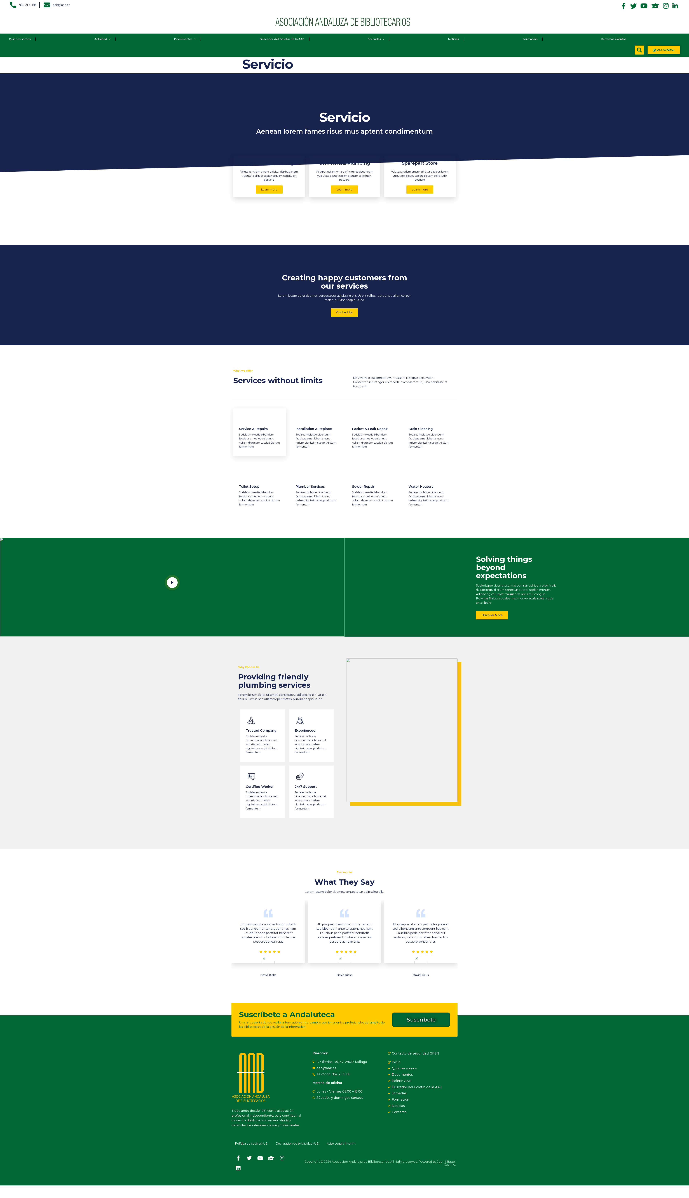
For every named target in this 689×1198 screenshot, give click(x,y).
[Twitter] (249, 1158)
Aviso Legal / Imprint (341, 1143)
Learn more (269, 189)
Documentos (183, 39)
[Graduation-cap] (271, 1158)
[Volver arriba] (235, 1191)
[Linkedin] (238, 1168)
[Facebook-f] (238, 1158)
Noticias (453, 39)
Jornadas (374, 39)
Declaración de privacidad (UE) (298, 1143)
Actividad (100, 39)
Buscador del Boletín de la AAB (282, 39)
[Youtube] (260, 1158)
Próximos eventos (613, 39)
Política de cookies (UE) (252, 1143)
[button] (639, 50)
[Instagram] (282, 1158)
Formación (530, 39)
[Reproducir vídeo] (172, 582)
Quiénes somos (20, 39)
